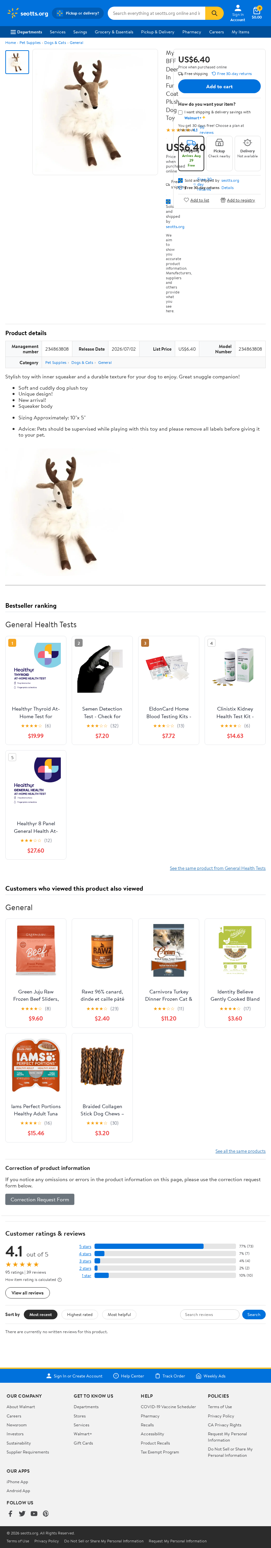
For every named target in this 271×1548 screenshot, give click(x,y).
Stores (80, 1416)
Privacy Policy (221, 1416)
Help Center (132, 1376)
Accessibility (152, 1434)
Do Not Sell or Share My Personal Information (230, 1452)
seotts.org (175, 226)
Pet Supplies (30, 42)
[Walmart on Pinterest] (46, 1514)
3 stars (85, 1260)
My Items (240, 32)
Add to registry (241, 200)
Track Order (174, 1376)
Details (227, 187)
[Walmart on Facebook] (10, 1514)
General (76, 42)
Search (254, 1314)
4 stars (85, 1253)
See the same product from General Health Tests (218, 868)
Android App (18, 1490)
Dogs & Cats (55, 42)
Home (10, 42)
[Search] (214, 13)
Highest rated (80, 1314)
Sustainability (19, 1443)
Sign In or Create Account (78, 1376)
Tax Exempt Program (160, 1452)
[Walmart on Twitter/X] (22, 1514)
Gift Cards (83, 1443)
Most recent (40, 1314)
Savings (80, 32)
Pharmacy (191, 32)
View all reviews (28, 1293)
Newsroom (17, 1425)
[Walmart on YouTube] (34, 1514)
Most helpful (119, 1314)
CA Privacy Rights (224, 1425)
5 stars (85, 1246)
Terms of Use (220, 1407)
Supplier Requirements (28, 1452)
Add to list (199, 200)
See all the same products (240, 1151)
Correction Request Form (40, 1199)
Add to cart (219, 86)
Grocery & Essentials (114, 32)
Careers (216, 32)
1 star (86, 1275)
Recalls (147, 1425)
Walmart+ (83, 1434)
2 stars (85, 1268)
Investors (15, 1434)
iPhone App (17, 1482)
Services (57, 32)
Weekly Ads (214, 1376)
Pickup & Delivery (157, 32)
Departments (29, 32)
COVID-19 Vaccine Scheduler (168, 1407)
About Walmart (21, 1407)
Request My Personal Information (227, 1437)
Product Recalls (155, 1443)
